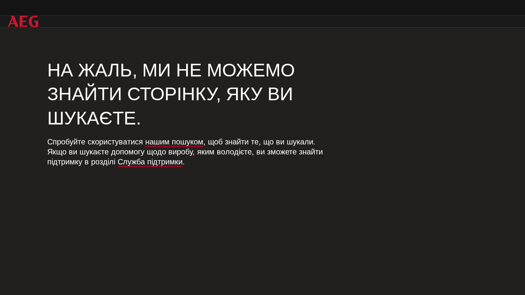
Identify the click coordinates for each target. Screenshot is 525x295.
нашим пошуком (174, 142)
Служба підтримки (150, 161)
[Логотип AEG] (23, 21)
